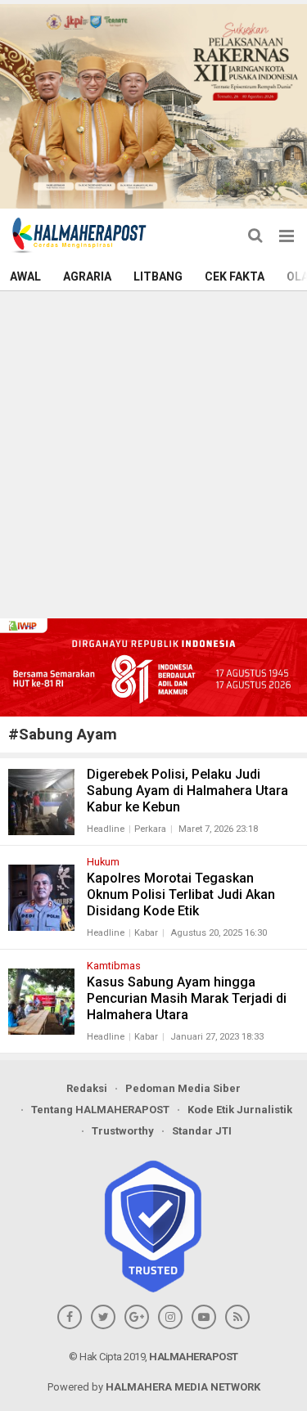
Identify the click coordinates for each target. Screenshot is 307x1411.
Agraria (87, 276)
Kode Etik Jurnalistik (239, 1109)
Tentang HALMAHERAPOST (100, 1109)
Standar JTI (202, 1131)
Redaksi (86, 1088)
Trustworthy (123, 1131)
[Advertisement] (153, 452)
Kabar (146, 933)
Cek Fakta (234, 276)
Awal (25, 276)
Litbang (158, 276)
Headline (105, 829)
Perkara (150, 829)
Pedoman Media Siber (183, 1088)
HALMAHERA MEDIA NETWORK (183, 1387)
